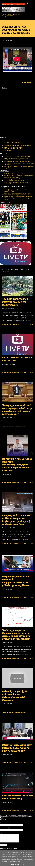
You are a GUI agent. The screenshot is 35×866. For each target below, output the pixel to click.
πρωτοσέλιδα (10, 239)
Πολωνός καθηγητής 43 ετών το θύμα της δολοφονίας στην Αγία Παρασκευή (14, 696)
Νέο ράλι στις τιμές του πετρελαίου (13, 160)
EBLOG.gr (7, 7)
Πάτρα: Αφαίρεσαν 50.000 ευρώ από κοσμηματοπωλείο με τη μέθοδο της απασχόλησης (15, 581)
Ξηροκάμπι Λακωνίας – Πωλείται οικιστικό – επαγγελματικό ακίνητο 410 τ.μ (15, 141)
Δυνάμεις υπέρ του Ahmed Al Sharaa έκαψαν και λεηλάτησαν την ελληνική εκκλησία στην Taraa (17, 157)
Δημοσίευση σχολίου (19, 372)
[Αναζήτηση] (27, 3)
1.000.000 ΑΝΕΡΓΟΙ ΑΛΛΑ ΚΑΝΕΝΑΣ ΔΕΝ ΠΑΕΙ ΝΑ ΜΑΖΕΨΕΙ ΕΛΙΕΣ (15, 302)
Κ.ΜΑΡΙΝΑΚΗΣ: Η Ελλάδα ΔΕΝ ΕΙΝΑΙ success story (17, 797)
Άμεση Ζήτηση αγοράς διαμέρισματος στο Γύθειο (16, 195)
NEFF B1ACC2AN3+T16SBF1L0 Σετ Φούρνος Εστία (18, 145)
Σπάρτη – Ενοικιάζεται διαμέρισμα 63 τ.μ (14, 147)
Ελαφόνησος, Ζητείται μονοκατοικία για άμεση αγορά (17, 193)
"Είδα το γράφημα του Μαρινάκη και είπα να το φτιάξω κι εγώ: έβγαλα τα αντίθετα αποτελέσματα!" (16, 634)
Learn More (15, 864)
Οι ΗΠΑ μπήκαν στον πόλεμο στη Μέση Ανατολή (17, 161)
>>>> (31, 324)
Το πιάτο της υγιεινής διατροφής (12, 179)
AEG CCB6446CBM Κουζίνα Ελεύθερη (14, 144)
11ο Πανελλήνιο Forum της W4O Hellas (15, 174)
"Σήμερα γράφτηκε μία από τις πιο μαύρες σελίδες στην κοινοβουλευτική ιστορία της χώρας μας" (17, 409)
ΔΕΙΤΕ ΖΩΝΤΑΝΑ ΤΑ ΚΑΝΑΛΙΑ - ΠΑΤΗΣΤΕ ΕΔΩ (17, 359)
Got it (23, 864)
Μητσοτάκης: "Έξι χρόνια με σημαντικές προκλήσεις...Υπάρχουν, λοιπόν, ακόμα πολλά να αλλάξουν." (17, 464)
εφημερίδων (17, 239)
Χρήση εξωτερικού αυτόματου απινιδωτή (14, 180)
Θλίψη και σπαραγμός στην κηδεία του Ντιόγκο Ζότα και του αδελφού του (17, 747)
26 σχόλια (15, 324)
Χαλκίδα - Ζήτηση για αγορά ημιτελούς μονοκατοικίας (18, 196)
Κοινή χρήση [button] (26, 82)
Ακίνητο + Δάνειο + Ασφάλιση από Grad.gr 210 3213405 (11, 15)
